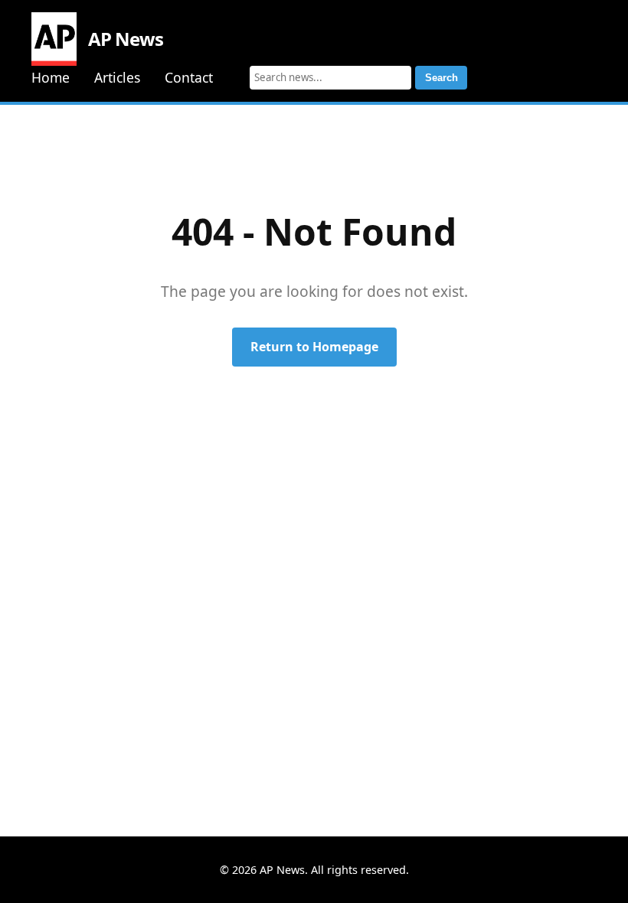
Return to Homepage (314, 346)
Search (441, 77)
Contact (189, 77)
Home (50, 77)
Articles (117, 77)
